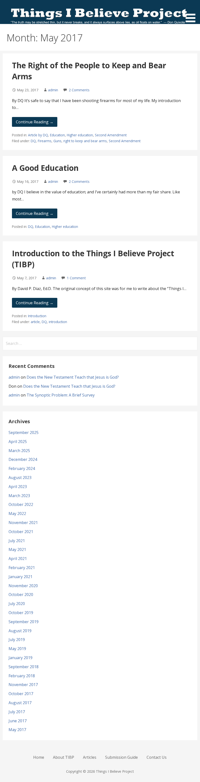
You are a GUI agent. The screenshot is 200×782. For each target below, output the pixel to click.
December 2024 (23, 459)
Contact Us (157, 757)
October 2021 (21, 531)
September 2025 (24, 432)
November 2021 (23, 522)
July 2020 (17, 603)
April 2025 (18, 441)
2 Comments (79, 90)
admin (53, 90)
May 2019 (17, 648)
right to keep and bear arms (85, 141)
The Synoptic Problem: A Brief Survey (61, 395)
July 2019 (17, 639)
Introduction (37, 316)
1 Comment (76, 278)
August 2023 (20, 477)
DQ (33, 141)
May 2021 (17, 549)
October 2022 (21, 504)
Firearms (44, 141)
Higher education (80, 135)
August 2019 (20, 630)
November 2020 (23, 585)
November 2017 (23, 684)
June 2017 (18, 721)
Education (57, 135)
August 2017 (20, 702)
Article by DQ (38, 135)
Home (38, 757)
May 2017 (17, 729)
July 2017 (17, 711)
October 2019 (21, 612)
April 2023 (18, 486)
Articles (89, 757)
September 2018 (24, 666)
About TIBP (63, 757)
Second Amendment (111, 135)
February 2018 (22, 675)
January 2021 (20, 576)
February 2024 (22, 468)
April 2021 (18, 558)
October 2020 (21, 594)
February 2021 (22, 567)
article (35, 321)
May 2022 (17, 513)
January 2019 (20, 657)
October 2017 (21, 693)
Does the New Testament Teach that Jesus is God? (73, 377)
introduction (58, 321)
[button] (192, 12)
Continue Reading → (34, 122)
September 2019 (24, 621)
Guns (57, 141)
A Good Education (45, 168)
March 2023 (19, 495)
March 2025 (19, 450)
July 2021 (17, 540)
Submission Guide (121, 757)
